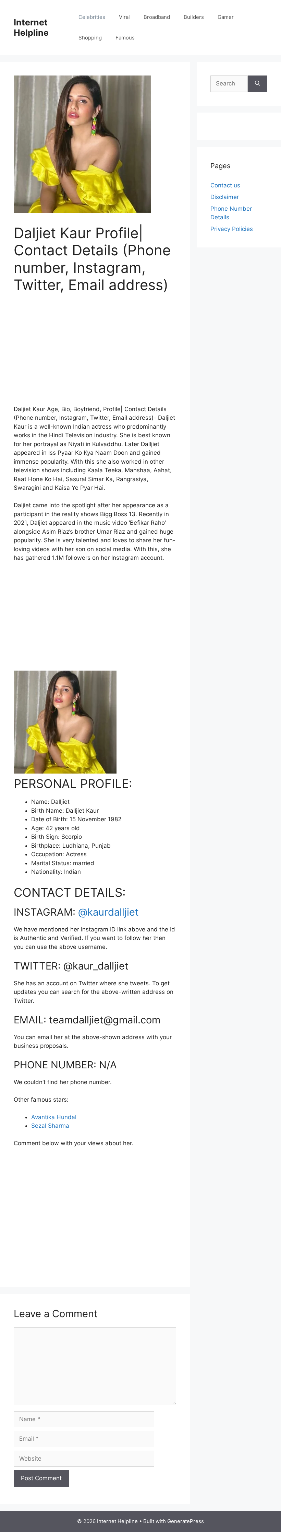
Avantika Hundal (53, 1117)
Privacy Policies (231, 228)
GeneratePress (185, 1521)
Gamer (226, 17)
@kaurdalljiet (108, 912)
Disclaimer (224, 197)
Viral (124, 17)
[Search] (257, 84)
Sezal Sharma (50, 1125)
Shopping (90, 37)
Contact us (225, 185)
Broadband (157, 17)
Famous (125, 37)
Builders (194, 17)
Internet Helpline (31, 27)
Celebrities (91, 17)
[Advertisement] (95, 353)
